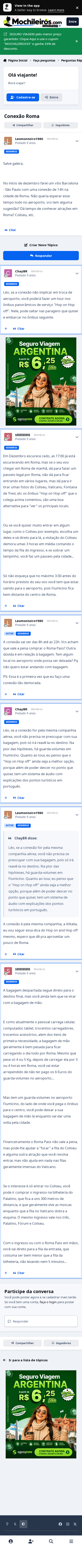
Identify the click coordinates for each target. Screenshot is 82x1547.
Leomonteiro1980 (29, 139)
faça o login (48, 1302)
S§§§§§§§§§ (22, 435)
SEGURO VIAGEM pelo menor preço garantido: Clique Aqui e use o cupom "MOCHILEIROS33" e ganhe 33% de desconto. (32, 41)
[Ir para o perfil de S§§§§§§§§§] (8, 437)
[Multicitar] (6, 328)
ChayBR (21, 271)
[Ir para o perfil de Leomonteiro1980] (8, 141)
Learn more (8, 7)
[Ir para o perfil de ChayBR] (8, 273)
